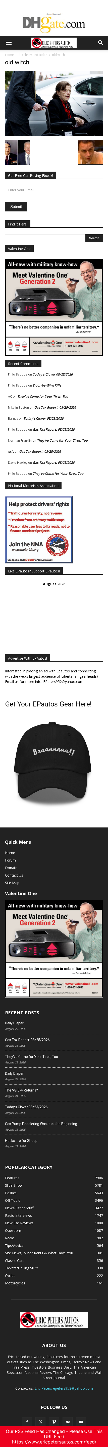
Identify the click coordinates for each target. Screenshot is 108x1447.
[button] (9, 43)
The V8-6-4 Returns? (21, 1090)
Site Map (12, 882)
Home (9, 55)
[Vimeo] (54, 1422)
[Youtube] (81, 1422)
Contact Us (14, 875)
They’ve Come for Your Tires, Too (42, 396)
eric (11, 451)
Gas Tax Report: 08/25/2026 (55, 407)
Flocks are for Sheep (21, 1141)
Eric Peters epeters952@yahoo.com (64, 1388)
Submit (16, 206)
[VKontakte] (68, 1422)
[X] (40, 1422)
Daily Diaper (14, 1023)
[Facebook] (27, 1422)
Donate (11, 867)
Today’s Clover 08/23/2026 (53, 374)
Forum (10, 860)
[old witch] (54, 135)
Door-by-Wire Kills (47, 385)
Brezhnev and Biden (33, 55)
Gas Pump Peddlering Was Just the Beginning (41, 1124)
